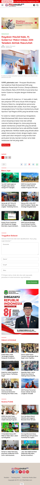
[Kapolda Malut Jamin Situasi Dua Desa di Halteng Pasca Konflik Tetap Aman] (30, 365)
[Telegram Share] (33, 164)
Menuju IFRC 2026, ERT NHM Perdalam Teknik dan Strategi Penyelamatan (29, 205)
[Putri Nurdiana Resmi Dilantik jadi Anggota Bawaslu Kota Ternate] (30, 409)
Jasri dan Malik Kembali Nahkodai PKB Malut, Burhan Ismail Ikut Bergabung (29, 453)
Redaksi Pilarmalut (10, 46)
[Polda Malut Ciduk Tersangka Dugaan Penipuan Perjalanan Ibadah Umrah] (10, 348)
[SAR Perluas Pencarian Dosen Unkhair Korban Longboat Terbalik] (30, 383)
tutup (21, 484)
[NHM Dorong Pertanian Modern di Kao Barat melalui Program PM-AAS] (30, 177)
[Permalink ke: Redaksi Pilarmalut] (3, 47)
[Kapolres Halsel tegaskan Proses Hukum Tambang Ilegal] (10, 365)
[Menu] (2, 5)
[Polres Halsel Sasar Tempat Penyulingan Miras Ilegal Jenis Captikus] (30, 348)
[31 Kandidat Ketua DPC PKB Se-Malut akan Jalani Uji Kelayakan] (10, 427)
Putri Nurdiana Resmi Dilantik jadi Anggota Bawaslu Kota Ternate (28, 418)
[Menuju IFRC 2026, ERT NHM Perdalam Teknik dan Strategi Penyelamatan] (30, 196)
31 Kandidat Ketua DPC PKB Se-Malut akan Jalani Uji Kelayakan (9, 435)
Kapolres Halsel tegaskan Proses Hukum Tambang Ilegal (9, 374)
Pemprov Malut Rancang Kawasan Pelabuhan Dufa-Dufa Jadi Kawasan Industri (10, 453)
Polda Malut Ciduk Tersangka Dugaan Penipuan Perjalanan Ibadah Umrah (8, 356)
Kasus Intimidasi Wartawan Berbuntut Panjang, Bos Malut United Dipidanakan (9, 391)
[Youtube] (27, 472)
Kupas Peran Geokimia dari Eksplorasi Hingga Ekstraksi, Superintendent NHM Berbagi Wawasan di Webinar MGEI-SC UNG (9, 224)
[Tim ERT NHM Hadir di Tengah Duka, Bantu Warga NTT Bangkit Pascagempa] (10, 177)
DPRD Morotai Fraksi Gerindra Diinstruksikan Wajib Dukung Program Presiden (9, 418)
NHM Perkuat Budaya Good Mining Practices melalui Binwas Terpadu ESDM (29, 224)
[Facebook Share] (21, 164)
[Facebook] (13, 472)
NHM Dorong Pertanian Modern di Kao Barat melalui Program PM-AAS (29, 185)
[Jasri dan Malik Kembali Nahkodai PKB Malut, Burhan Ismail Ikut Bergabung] (30, 445)
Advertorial (5, 34)
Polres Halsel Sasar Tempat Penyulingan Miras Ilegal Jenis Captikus (29, 356)
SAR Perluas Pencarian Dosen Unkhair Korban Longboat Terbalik (28, 391)
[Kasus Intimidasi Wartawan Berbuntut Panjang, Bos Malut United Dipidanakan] (10, 383)
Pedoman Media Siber (29, 477)
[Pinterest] (20, 472)
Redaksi (6, 477)
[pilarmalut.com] (14, 5)
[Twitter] (16, 472)
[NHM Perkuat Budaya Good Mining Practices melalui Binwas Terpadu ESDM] (30, 216)
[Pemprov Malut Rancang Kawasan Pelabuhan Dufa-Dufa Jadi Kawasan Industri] (10, 445)
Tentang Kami (15, 477)
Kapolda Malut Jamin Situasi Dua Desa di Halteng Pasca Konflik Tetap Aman (28, 374)
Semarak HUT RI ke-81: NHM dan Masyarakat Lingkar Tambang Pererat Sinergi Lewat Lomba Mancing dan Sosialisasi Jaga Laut (9, 205)
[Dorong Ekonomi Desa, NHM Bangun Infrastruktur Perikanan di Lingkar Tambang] (30, 427)
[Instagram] (23, 472)
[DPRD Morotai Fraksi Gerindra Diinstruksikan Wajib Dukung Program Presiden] (10, 409)
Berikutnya (6, 145)
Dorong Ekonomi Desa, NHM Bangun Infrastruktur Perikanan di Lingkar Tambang (29, 435)
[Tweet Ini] (25, 164)
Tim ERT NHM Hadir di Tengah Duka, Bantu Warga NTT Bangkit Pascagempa (8, 186)
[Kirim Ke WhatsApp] (37, 164)
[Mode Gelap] (34, 5)
